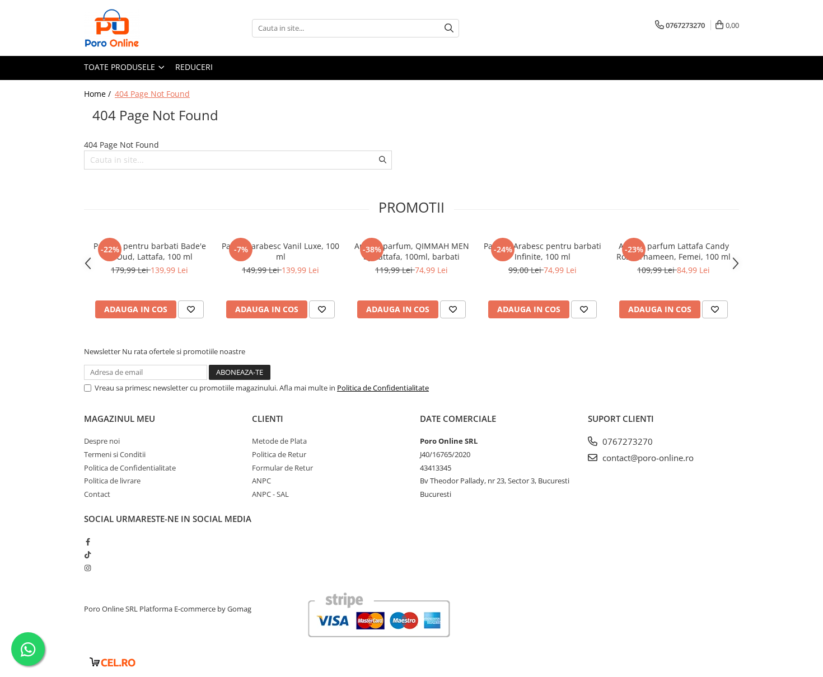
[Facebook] (87, 542)
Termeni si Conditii (115, 454)
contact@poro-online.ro (647, 457)
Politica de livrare (112, 481)
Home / (98, 93)
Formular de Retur (282, 468)
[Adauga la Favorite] (191, 309)
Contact (97, 494)
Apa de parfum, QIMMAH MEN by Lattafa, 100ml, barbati (411, 251)
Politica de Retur (279, 454)
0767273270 (626, 441)
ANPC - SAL (270, 494)
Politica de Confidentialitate (383, 388)
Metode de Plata (279, 441)
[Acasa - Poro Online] (140, 28)
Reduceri (194, 67)
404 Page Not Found (152, 93)
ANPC (261, 481)
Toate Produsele (120, 67)
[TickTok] (87, 554)
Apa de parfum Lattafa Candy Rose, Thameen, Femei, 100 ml (673, 251)
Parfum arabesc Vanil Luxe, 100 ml (280, 251)
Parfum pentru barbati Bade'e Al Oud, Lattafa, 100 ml (149, 251)
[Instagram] (87, 568)
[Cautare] (449, 28)
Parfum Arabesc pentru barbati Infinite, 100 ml (542, 251)
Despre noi (102, 441)
